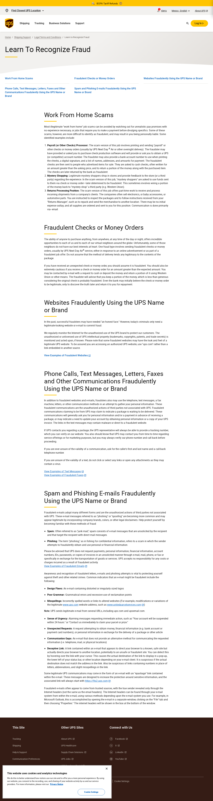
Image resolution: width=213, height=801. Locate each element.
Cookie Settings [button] (121, 781)
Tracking (39, 23)
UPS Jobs (65, 758)
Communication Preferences (26, 758)
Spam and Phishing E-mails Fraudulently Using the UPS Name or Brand (105, 90)
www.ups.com (70, 604)
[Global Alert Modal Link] (120, 3)
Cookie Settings (91, 792)
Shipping (24, 23)
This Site (18, 727)
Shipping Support (22, 37)
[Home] (10, 23)
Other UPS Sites (72, 727)
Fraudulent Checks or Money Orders (94, 78)
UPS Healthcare (68, 745)
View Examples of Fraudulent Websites (66, 355)
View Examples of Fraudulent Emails (64, 566)
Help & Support (19, 752)
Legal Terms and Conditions (47, 37)
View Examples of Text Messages (62, 471)
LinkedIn (119, 752)
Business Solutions (59, 23)
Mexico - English (179, 10)
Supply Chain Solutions (72, 752)
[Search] (187, 23)
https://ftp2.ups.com (96, 681)
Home (8, 37)
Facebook (120, 738)
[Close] (106, 768)
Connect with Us (121, 727)
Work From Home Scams (19, 78)
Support (79, 23)
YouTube (119, 758)
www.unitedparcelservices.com (124, 604)
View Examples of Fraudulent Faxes (63, 475)
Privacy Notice (56, 784)
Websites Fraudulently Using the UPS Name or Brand (173, 78)
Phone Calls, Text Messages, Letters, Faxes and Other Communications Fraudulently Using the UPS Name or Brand (35, 92)
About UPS (200, 10)
